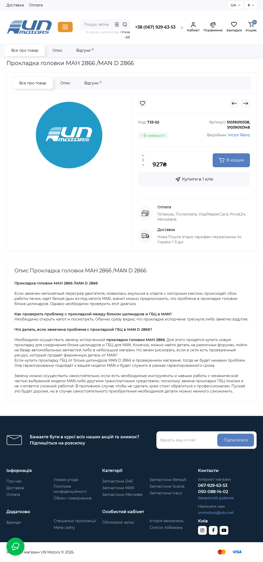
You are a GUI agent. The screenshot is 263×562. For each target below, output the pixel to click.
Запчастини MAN (118, 488)
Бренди (13, 522)
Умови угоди (66, 479)
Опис (57, 50)
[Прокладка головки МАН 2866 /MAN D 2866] (69, 135)
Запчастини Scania (166, 486)
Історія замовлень (166, 521)
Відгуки (84, 50)
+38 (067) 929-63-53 (155, 27)
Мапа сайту (64, 527)
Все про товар (25, 50)
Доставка (15, 5)
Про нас (14, 481)
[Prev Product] (234, 103)
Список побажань (166, 527)
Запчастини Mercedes (122, 494)
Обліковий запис (118, 522)
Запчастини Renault (167, 479)
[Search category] (117, 24)
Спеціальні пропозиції (75, 521)
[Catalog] (65, 27)
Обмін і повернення (72, 498)
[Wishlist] (142, 103)
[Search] (125, 24)
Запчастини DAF (117, 481)
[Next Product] (245, 103)
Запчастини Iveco (165, 493)
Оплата (36, 5)
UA (233, 5)
